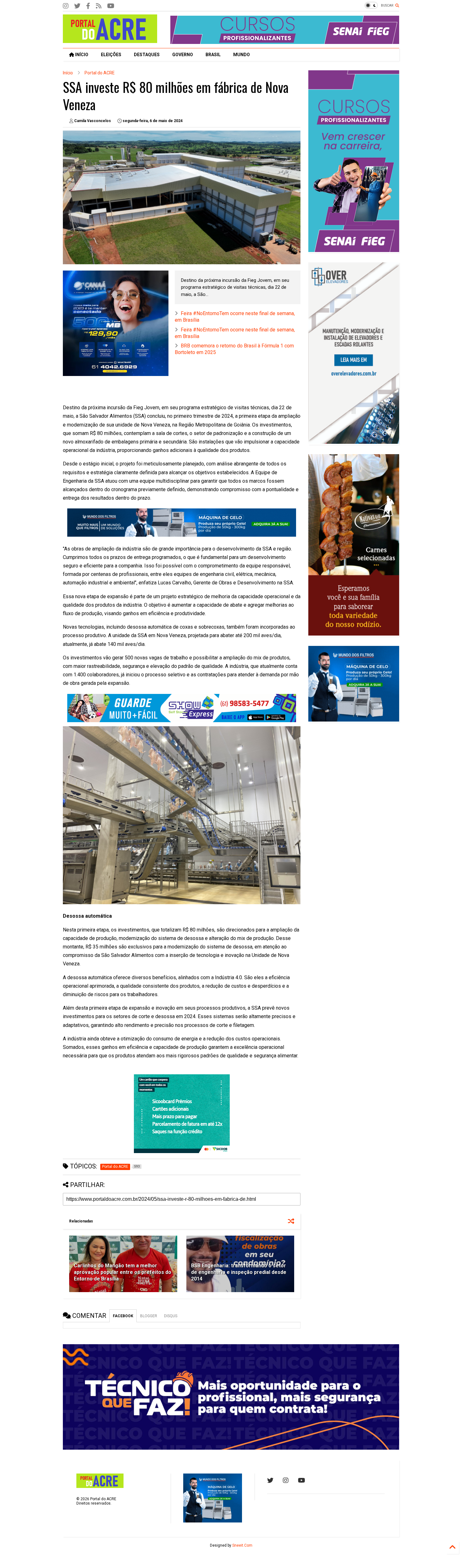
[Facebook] (88, 6)
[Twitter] (77, 6)
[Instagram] (66, 6)
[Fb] (99, 6)
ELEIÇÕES (111, 54)
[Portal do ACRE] (110, 40)
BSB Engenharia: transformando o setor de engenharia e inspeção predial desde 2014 (238, 1272)
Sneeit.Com (242, 1545)
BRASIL (213, 54)
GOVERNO (182, 54)
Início (68, 72)
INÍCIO (81, 54)
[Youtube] (301, 1480)
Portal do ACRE (100, 72)
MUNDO (241, 54)
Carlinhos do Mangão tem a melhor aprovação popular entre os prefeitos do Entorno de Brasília (122, 1272)
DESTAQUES (147, 54)
